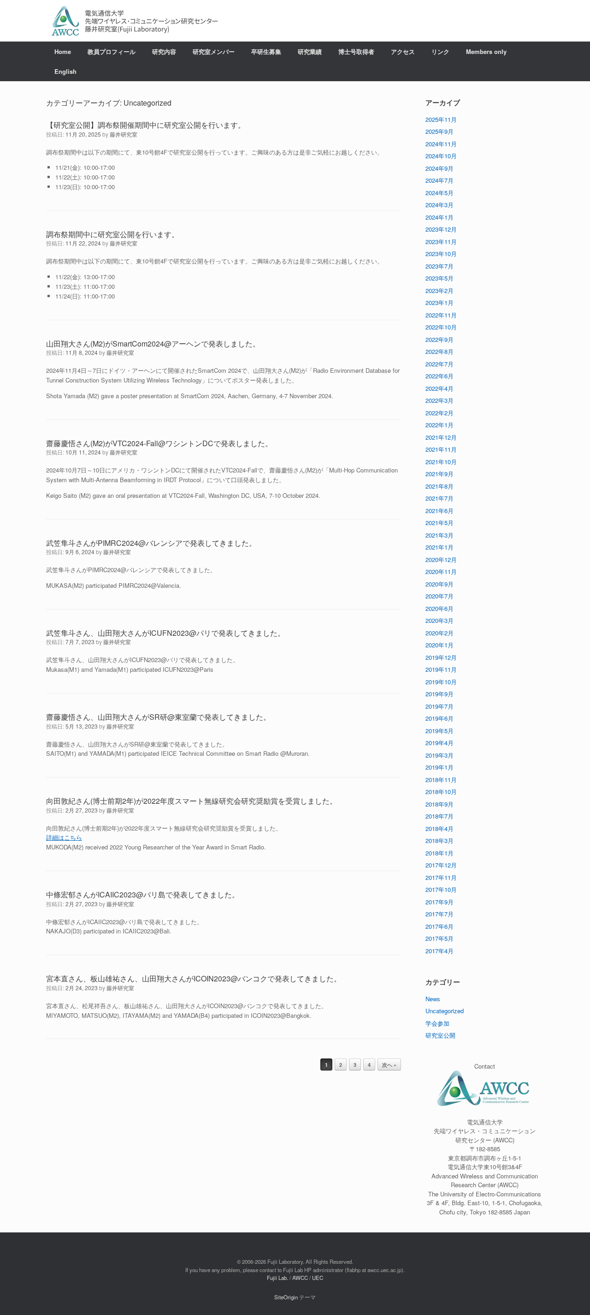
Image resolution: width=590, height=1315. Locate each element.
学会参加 (437, 1023)
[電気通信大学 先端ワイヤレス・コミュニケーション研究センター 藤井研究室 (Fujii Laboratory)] (135, 21)
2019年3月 (439, 755)
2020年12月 (441, 559)
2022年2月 (439, 412)
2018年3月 (439, 840)
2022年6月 (439, 375)
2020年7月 (439, 596)
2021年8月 (439, 486)
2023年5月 (439, 278)
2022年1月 (439, 424)
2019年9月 (439, 693)
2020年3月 (439, 620)
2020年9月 (439, 584)
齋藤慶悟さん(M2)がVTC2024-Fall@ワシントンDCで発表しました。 (159, 443)
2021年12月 (441, 437)
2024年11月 (441, 143)
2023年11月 (441, 241)
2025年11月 (441, 119)
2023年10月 (441, 253)
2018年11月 (441, 779)
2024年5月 (439, 192)
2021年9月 (439, 473)
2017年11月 (441, 877)
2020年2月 (439, 632)
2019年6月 (439, 718)
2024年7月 (439, 180)
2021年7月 (439, 498)
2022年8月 (439, 351)
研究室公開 (440, 1035)
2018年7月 (439, 816)
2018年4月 (439, 828)
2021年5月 (439, 522)
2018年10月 (441, 791)
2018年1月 (439, 853)
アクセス (403, 51)
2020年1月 (439, 644)
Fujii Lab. (277, 1277)
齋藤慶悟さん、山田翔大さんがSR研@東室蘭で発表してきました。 (158, 716)
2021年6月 (439, 510)
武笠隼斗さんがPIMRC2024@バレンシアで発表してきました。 (151, 543)
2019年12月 (441, 657)
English (65, 71)
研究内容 (164, 51)
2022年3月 (439, 400)
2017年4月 (439, 950)
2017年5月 (439, 938)
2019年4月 (439, 742)
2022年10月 (441, 327)
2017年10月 (441, 889)
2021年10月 (441, 461)
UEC (317, 1277)
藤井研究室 (123, 134)
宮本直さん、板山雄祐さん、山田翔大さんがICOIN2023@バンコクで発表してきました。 (193, 978)
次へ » (389, 1064)
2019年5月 (439, 730)
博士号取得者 (356, 51)
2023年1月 (439, 302)
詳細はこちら (64, 837)
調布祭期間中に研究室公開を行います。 (112, 234)
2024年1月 (439, 217)
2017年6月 (439, 926)
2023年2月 (439, 290)
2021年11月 (441, 449)
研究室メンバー (214, 51)
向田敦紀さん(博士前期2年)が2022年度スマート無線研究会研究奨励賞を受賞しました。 (191, 800)
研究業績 (310, 51)
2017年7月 (439, 913)
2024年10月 (441, 155)
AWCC (300, 1277)
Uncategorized (444, 1010)
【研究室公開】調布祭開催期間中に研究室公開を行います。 (145, 125)
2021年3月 (439, 535)
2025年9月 (439, 131)
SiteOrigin (286, 1297)
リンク (440, 51)
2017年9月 (439, 901)
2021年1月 (439, 547)
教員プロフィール (112, 51)
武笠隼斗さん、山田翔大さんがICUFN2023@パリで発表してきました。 (165, 633)
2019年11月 (441, 669)
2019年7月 (439, 706)
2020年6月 (439, 608)
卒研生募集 (266, 51)
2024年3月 (439, 204)
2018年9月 (439, 804)
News (432, 998)
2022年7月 (439, 363)
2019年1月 (439, 767)
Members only (486, 51)
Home (62, 51)
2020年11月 (441, 571)
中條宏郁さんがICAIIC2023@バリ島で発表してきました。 (142, 894)
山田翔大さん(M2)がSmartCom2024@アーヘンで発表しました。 (153, 343)
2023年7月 (439, 266)
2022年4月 (439, 388)
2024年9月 (439, 168)
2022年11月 (441, 315)
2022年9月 (439, 339)
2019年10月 (441, 681)
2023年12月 (441, 229)
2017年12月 (441, 865)
